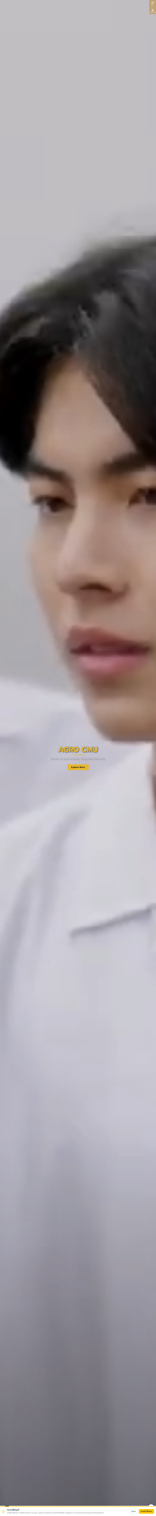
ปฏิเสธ (133, 1511)
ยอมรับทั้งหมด (146, 1511)
